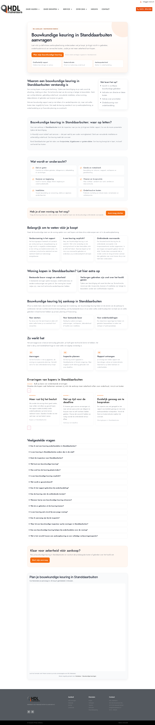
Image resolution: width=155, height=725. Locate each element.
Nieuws (94, 9)
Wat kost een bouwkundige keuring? (44, 464)
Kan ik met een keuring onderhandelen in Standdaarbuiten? (53, 446)
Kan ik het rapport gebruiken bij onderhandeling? (49, 488)
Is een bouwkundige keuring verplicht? (45, 476)
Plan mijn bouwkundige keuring (47, 54)
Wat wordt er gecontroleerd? (41, 482)
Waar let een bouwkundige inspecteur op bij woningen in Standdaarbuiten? (59, 524)
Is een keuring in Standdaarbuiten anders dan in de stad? (52, 452)
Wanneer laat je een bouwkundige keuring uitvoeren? (51, 500)
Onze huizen (31, 9)
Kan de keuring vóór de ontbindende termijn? (48, 494)
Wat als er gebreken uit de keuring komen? (47, 506)
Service (66, 9)
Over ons (80, 9)
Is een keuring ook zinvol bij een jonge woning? (49, 512)
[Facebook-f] (28, 711)
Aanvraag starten (115, 213)
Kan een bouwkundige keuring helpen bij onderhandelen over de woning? (59, 530)
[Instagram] (32, 711)
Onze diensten (50, 9)
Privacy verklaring (38, 722)
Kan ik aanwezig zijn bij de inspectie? (45, 518)
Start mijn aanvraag (40, 560)
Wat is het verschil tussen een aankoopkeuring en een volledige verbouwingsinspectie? (64, 536)
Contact (105, 9)
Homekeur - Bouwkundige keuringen (85, 676)
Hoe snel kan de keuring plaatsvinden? (45, 470)
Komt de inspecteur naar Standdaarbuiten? (46, 458)
